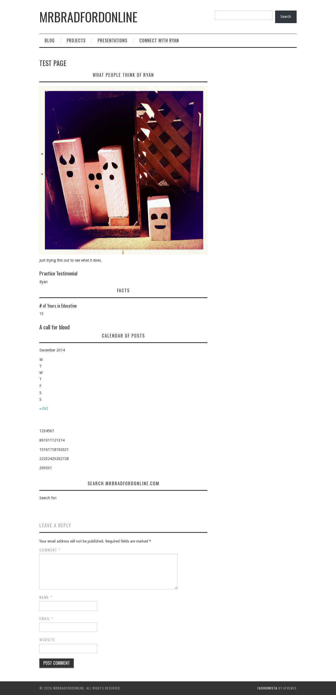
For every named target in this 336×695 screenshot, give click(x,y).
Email (46, 618)
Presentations (112, 40)
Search (285, 16)
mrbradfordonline (88, 16)
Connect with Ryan (159, 40)
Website (47, 639)
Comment (50, 550)
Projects (76, 40)
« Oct (43, 408)
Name (45, 597)
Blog (50, 40)
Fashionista (267, 688)
